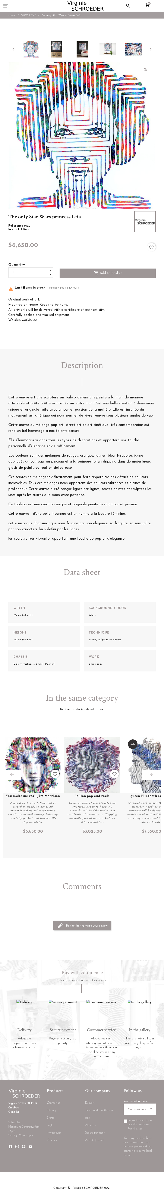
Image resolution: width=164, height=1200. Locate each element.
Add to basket (108, 273)
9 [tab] (95, 861)
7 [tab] (82, 861)
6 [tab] (75, 861)
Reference (16, 225)
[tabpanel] (33, 786)
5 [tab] (69, 861)
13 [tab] (120, 861)
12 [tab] (114, 861)
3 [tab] (56, 861)
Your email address (136, 1101)
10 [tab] (101, 861)
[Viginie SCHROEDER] (85, 5)
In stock (14, 229)
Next (151, 775)
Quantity (16, 264)
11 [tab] (107, 861)
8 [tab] (88, 861)
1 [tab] (43, 861)
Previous (12, 775)
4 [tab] (63, 861)
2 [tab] (50, 861)
